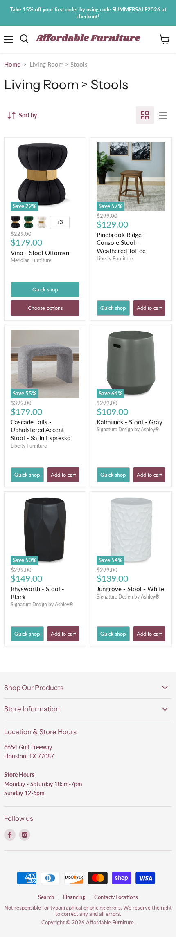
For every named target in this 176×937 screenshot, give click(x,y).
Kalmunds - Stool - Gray (129, 422)
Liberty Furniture (115, 259)
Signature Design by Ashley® (128, 429)
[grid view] (145, 115)
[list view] (163, 115)
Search (46, 897)
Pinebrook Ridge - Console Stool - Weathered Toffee (121, 242)
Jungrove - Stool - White (130, 588)
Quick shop (45, 290)
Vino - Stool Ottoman (40, 252)
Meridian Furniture (31, 260)
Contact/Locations (116, 897)
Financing (74, 897)
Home (12, 64)
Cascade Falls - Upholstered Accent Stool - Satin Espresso (41, 430)
